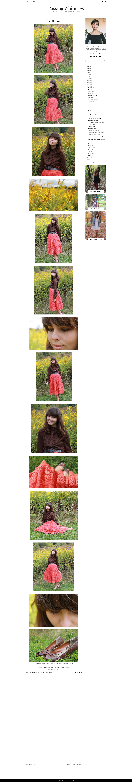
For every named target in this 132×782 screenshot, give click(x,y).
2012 (88, 84)
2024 (88, 68)
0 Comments (49, 672)
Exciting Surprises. (92, 124)
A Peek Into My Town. (92, 95)
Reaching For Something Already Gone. (96, 122)
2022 (88, 72)
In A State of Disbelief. (92, 126)
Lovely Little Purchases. (93, 99)
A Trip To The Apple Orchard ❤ (94, 118)
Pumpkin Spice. (91, 116)
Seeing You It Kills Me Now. (94, 134)
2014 (88, 80)
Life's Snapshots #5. (92, 114)
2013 (88, 82)
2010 (88, 157)
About (34, 1)
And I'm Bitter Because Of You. (94, 103)
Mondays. (90, 112)
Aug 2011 (90, 141)
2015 (88, 78)
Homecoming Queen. (92, 128)
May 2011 (90, 147)
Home (27, 1)
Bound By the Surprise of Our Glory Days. (96, 132)
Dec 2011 (90, 87)
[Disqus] (53, 697)
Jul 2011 (90, 143)
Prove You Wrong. (95, 192)
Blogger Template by (66, 780)
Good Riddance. (91, 110)
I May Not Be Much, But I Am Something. (96, 139)
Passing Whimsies (66, 8)
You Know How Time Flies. (93, 130)
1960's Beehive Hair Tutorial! (94, 105)
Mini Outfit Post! (96, 209)
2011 (88, 86)
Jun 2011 (90, 145)
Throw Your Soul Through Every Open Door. (96, 136)
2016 (88, 76)
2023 (88, 70)
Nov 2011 (90, 89)
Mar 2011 (90, 151)
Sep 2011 (90, 93)
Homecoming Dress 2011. (93, 120)
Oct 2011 (90, 91)
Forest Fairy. (90, 97)
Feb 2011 (90, 153)
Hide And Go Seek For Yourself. (94, 107)
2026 (88, 66)
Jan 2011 (90, 155)
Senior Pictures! (91, 101)
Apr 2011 (90, 149)
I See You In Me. (91, 109)
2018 (88, 74)
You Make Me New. (96, 239)
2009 (88, 159)
